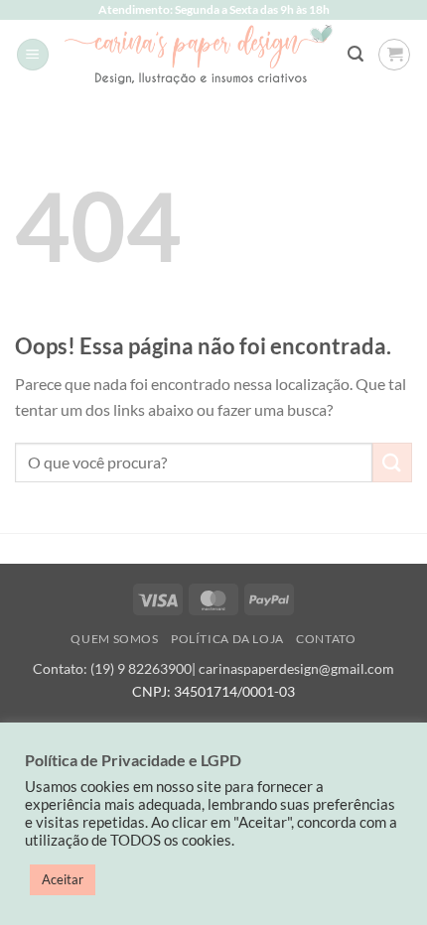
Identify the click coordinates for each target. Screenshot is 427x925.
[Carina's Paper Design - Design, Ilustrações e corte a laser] (199, 54)
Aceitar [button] (62, 879)
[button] (33, 55)
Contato (326, 638)
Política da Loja (227, 638)
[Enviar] (392, 462)
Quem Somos (114, 638)
